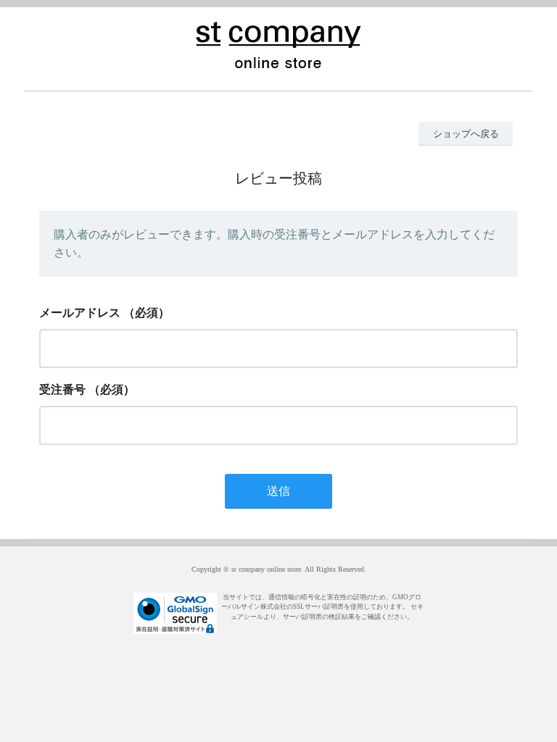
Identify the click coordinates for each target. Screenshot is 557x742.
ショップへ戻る (466, 133)
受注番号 (62, 389)
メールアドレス (79, 313)
